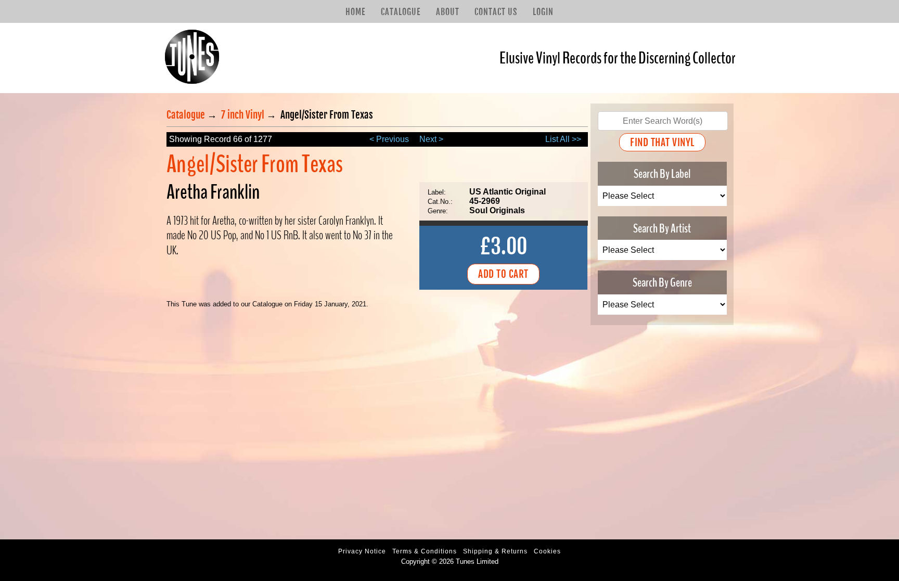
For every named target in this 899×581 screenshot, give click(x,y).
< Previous (389, 139)
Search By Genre (662, 282)
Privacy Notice (362, 551)
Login (543, 12)
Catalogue (400, 12)
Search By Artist (662, 228)
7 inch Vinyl (242, 115)
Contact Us (495, 12)
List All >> (563, 139)
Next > (431, 139)
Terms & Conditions (424, 551)
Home (355, 12)
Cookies (547, 551)
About (447, 12)
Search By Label (662, 173)
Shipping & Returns (495, 551)
